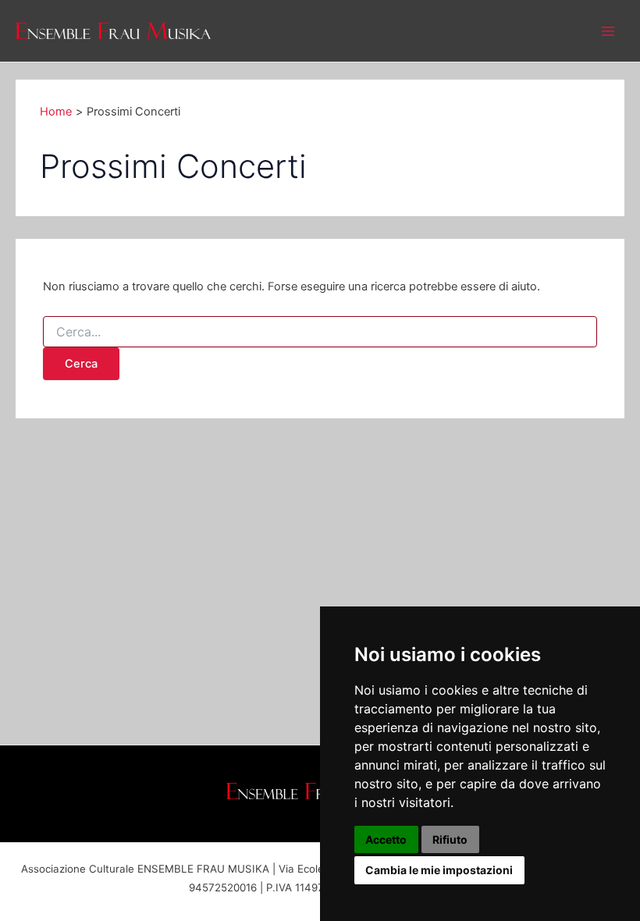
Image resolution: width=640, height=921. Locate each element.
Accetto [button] (386, 839)
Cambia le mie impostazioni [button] (439, 870)
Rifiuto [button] (450, 839)
